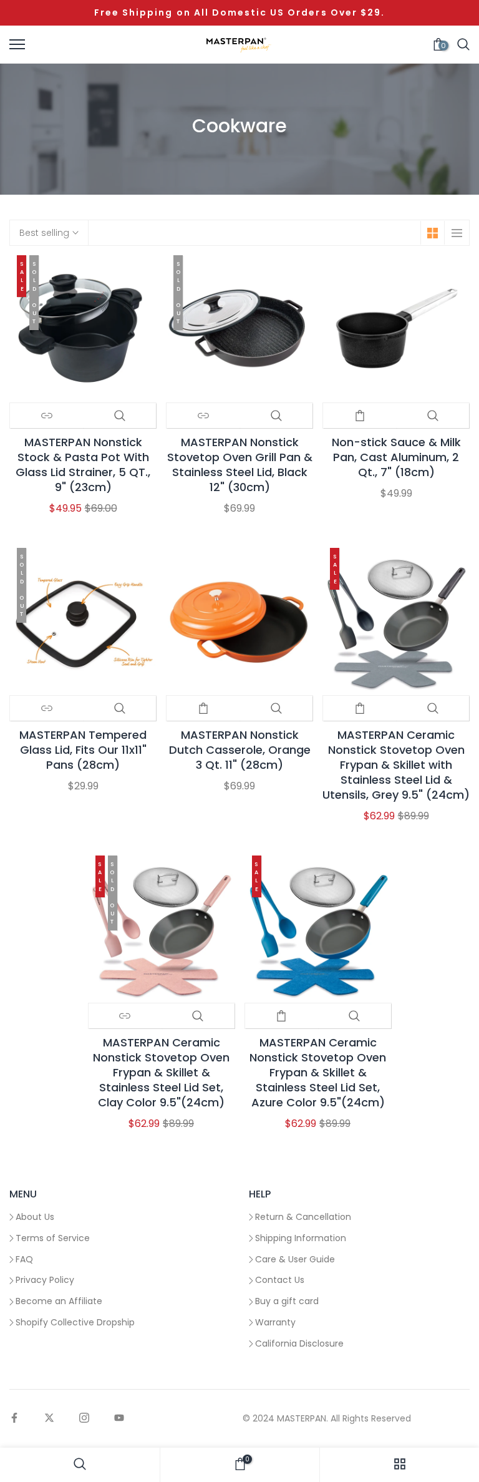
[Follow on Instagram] (84, 1419)
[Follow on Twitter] (49, 1419)
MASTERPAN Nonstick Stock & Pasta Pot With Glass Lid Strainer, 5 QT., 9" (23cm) (83, 465)
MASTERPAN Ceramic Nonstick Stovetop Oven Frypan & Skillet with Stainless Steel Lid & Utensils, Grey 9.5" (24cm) (396, 765)
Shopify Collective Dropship (75, 1322)
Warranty (275, 1322)
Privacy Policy (45, 1280)
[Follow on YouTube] (119, 1419)
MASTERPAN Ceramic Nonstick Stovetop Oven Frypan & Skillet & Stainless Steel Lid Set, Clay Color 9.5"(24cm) (161, 1072)
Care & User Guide (295, 1259)
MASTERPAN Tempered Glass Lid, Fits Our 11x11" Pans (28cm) (83, 750)
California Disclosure (299, 1343)
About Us (35, 1217)
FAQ (24, 1259)
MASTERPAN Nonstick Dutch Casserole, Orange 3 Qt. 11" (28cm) (240, 750)
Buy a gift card (287, 1301)
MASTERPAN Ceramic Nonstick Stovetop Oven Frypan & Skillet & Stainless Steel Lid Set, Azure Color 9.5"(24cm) (317, 1072)
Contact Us (279, 1280)
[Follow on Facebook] (14, 1419)
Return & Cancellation (303, 1217)
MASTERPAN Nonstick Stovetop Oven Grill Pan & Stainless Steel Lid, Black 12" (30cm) (239, 465)
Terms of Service (53, 1238)
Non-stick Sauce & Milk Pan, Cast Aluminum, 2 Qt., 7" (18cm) (396, 457)
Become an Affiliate (59, 1301)
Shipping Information (300, 1238)
